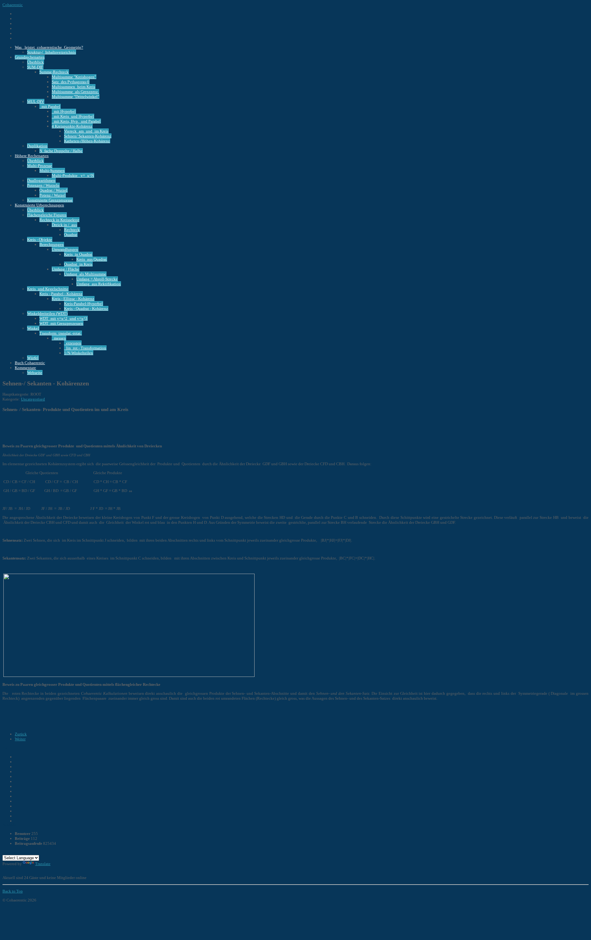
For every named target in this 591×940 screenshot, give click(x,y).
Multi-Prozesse (39, 165)
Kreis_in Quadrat (78, 254)
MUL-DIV (35, 101)
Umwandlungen (65, 249)
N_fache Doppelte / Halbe (60, 151)
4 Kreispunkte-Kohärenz (72, 126)
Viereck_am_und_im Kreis (86, 131)
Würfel (32, 358)
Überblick (35, 62)
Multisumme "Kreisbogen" (74, 77)
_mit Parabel (49, 106)
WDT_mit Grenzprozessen (61, 323)
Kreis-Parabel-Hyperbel (83, 303)
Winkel (33, 328)
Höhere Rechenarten (32, 155)
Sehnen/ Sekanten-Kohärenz (87, 136)
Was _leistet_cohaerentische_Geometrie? (49, 47)
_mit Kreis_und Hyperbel (73, 116)
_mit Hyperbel (64, 111)
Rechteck (72, 229)
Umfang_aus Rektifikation (98, 284)
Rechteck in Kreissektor (59, 220)
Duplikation (37, 146)
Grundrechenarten (30, 57)
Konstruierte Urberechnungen (39, 205)
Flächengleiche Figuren (46, 215)
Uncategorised (33, 399)
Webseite (34, 372)
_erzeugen (72, 343)
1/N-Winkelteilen (78, 353)
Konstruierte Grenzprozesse (50, 200)
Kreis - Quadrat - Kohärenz (86, 308)
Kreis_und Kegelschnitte (47, 289)
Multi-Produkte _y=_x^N (73, 175)
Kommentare (25, 367)
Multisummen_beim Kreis (73, 86)
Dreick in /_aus (64, 224)
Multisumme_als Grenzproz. (75, 91)
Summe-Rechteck (54, 72)
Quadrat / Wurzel (53, 190)
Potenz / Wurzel (52, 195)
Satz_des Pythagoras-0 (70, 81)
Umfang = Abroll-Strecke (97, 279)
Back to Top (12, 891)
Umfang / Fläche (65, 269)
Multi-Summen (52, 170)
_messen (59, 338)
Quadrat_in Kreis (78, 264)
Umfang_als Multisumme (85, 274)
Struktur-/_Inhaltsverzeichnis (51, 52)
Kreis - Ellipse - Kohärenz (73, 298)
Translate (42, 863)
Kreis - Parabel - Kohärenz (60, 293)
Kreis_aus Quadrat (91, 259)
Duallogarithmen (41, 180)
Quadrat (70, 234)
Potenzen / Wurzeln (43, 185)
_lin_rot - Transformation (85, 348)
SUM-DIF (35, 67)
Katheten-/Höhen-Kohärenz (87, 141)
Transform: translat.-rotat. (60, 333)
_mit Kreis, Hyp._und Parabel (76, 121)
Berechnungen (51, 244)
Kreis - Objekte (39, 239)
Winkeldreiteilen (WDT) (47, 313)
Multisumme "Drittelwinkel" (75, 96)
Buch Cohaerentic (30, 362)
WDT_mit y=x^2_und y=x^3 (63, 318)
